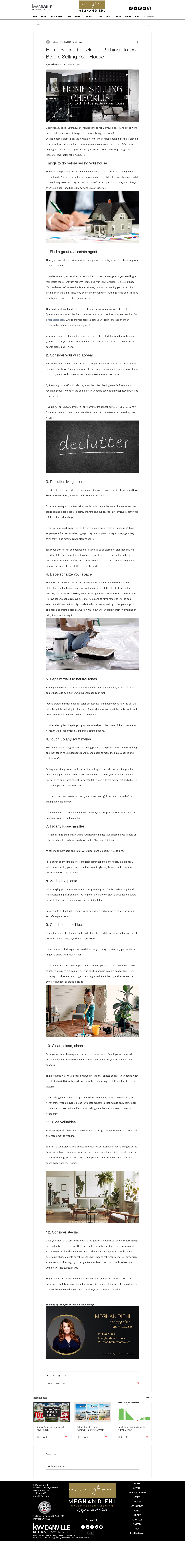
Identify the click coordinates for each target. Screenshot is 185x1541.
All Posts (36, 24)
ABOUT (137, 1515)
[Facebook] (131, 8)
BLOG (137, 1528)
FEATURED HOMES (137, 1492)
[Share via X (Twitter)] (53, 1375)
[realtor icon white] (101, 1527)
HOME (137, 1483)
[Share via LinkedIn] (59, 1375)
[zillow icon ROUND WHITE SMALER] (97, 1527)
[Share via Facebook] (47, 1375)
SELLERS (137, 1501)
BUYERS (137, 1510)
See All (149, 1397)
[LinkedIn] (135, 8)
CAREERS (137, 1524)
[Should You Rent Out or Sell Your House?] (51, 1412)
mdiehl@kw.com (41, 1496)
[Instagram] (140, 8)
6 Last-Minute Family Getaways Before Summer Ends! (90, 1428)
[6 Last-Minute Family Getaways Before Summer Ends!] (92, 1412)
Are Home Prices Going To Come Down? (131, 1428)
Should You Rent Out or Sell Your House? (50, 1428)
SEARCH (137, 1488)
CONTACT (137, 1519)
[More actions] (137, 41)
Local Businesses (137, 1533)
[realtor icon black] (149, 8)
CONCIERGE (137, 1506)
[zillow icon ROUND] (144, 8)
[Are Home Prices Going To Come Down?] (133, 1412)
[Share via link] (65, 1375)
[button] (69, 17)
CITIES (137, 1497)
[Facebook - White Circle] (83, 1527)
